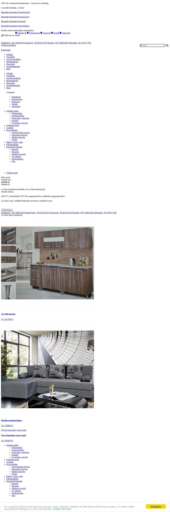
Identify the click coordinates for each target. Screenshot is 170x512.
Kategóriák (5, 50)
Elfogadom (156, 506)
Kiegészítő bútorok (14, 147)
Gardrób (9, 128)
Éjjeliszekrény (18, 159)
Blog (8, 69)
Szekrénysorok (12, 125)
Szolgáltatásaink (13, 66)
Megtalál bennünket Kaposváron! (15, 17)
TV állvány (16, 156)
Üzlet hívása (7, 210)
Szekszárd (16, 106)
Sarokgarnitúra (18, 116)
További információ (62, 508)
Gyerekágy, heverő (20, 123)
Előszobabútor (12, 144)
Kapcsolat (10, 64)
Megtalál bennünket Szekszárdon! (15, 26)
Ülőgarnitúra (17, 113)
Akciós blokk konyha (21, 132)
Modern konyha (18, 137)
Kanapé (15, 120)
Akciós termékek (13, 59)
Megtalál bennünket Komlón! (13, 21)
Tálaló (14, 140)
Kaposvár (16, 102)
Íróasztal (15, 152)
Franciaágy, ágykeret (20, 118)
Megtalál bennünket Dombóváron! (15, 12)
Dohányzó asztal (19, 154)
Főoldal (9, 54)
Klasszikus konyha (19, 135)
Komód (15, 149)
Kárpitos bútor (12, 111)
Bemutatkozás (12, 62)
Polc (13, 161)
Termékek (10, 57)
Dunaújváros (17, 99)
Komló (15, 104)
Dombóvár (16, 97)
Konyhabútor (12, 130)
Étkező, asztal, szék (14, 142)
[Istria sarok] (12, 173)
